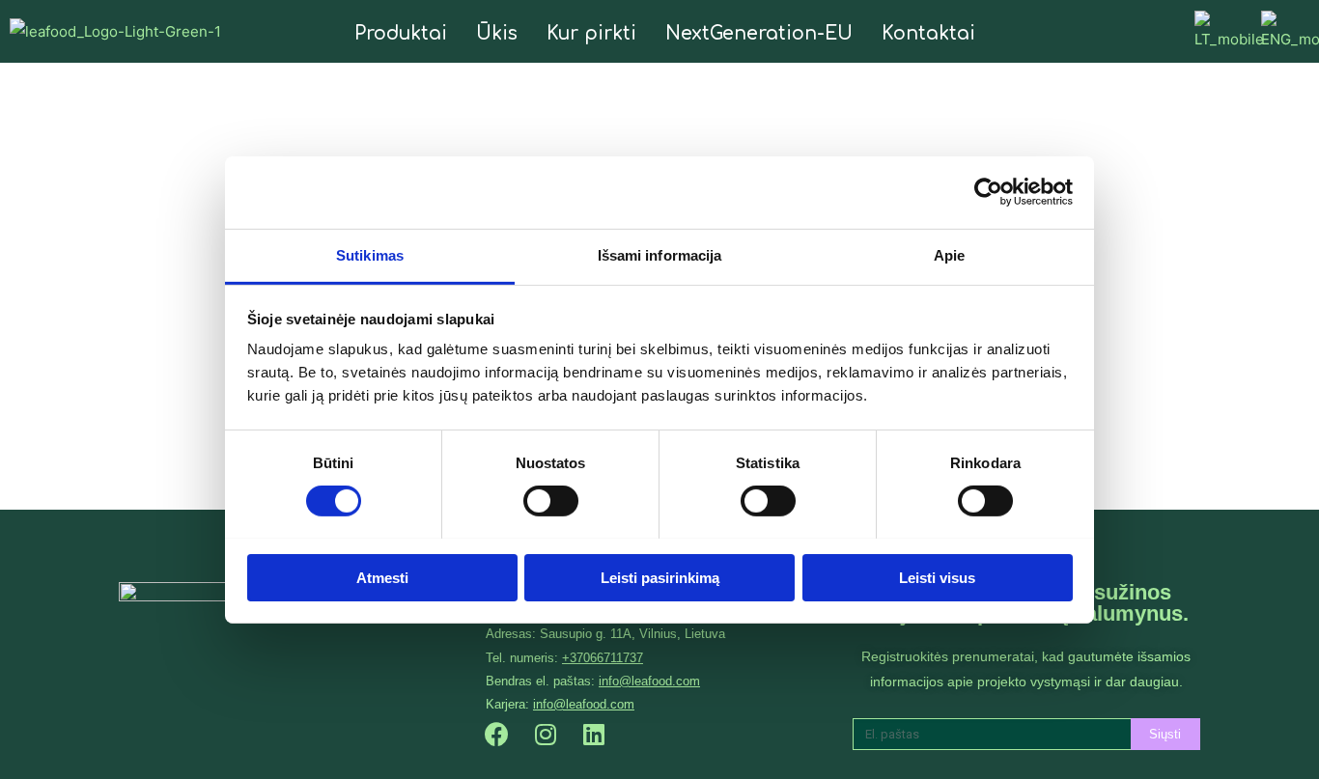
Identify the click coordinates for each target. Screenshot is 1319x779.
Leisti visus (937, 577)
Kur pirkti (591, 33)
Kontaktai (928, 33)
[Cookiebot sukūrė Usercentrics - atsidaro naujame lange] (988, 192)
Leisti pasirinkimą (660, 577)
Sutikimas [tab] (370, 254)
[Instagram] (545, 734)
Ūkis (497, 33)
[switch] (550, 501)
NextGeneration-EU (759, 33)
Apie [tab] (949, 254)
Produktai (400, 33)
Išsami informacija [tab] (660, 254)
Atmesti (382, 577)
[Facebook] (497, 734)
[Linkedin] (594, 734)
